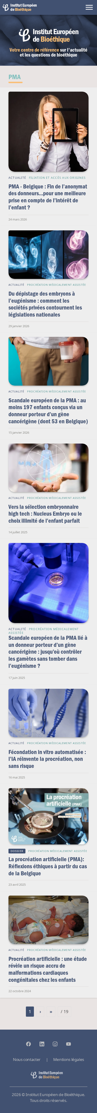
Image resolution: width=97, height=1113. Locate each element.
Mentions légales (68, 1059)
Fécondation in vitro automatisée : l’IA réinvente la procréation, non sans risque (47, 758)
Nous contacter (26, 1059)
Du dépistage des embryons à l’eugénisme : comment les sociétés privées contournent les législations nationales (45, 304)
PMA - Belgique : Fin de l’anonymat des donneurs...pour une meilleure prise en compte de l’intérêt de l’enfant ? (47, 197)
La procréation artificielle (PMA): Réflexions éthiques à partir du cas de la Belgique (47, 866)
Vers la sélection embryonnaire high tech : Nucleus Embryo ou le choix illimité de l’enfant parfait (45, 513)
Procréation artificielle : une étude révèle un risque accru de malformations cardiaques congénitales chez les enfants (47, 969)
